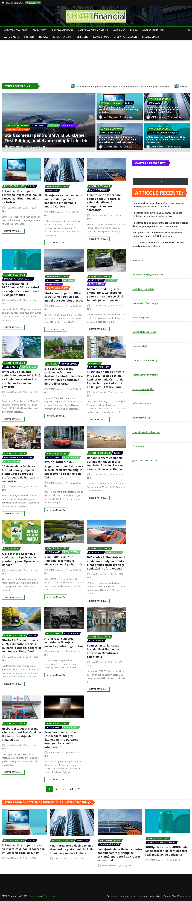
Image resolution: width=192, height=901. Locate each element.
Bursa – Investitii (62, 36)
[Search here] (189, 30)
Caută (160, 181)
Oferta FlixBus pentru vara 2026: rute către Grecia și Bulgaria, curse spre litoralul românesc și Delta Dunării (21, 645)
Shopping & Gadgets (125, 36)
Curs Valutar (138, 446)
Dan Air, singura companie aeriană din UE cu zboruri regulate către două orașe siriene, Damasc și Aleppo (105, 463)
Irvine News (35, 896)
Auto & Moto (12, 36)
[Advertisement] (96, 60)
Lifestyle (29, 36)
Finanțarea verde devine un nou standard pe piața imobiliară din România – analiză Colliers (162, 109)
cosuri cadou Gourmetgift (145, 303)
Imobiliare (119, 30)
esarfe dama (152, 460)
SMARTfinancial (16, 146)
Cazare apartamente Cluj (144, 360)
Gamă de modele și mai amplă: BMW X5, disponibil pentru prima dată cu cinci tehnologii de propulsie (105, 294)
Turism (134, 30)
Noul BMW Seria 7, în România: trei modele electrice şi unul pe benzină (63, 560)
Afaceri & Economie (15, 30)
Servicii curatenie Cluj (143, 389)
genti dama (138, 460)
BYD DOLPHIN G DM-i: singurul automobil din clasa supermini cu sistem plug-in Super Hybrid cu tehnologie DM (63, 470)
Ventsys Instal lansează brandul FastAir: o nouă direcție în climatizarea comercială (103, 651)
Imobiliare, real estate (143, 288)
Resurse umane (151, 36)
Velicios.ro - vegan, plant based (147, 274)
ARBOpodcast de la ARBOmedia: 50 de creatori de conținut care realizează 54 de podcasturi (166, 139)
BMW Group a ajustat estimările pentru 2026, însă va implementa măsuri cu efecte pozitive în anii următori (21, 379)
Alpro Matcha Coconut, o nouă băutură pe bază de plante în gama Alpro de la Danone (20, 559)
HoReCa (43, 36)
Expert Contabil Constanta (145, 374)
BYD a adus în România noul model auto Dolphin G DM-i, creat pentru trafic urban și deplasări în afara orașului (106, 562)
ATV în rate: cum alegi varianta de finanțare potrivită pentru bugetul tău (63, 642)
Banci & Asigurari (62, 30)
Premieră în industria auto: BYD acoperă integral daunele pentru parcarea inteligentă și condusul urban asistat (62, 739)
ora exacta (137, 260)
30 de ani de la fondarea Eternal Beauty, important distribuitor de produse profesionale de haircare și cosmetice (20, 473)
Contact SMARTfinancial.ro (177, 896)
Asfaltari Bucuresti (141, 403)
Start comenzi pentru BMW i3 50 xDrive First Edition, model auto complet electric (63, 296)
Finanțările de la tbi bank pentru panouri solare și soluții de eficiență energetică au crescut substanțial (47, 135)
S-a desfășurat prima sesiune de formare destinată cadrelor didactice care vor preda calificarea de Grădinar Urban (63, 376)
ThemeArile (50, 896)
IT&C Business (39, 30)
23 (71, 788)
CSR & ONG (82, 36)
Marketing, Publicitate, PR (92, 30)
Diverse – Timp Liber (153, 30)
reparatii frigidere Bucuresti (146, 432)
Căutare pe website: (150, 163)
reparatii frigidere (141, 346)
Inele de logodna (140, 317)
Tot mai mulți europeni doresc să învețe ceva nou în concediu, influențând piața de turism (119, 109)
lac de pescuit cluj (141, 417)
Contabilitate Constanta (144, 331)
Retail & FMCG (101, 36)
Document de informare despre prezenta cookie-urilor (134, 896)
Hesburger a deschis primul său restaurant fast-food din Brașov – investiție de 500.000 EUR (21, 734)
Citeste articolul (13, 231)
